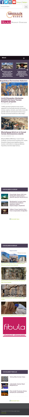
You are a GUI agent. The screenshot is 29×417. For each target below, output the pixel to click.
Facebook (2, 2)
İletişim (24, 2)
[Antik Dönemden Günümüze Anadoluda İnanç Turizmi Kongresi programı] (14, 89)
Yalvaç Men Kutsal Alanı (17, 377)
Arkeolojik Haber (15, 411)
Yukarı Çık (3, 413)
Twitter (6, 2)
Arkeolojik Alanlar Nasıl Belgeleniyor (17, 384)
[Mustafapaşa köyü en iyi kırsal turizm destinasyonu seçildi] (14, 123)
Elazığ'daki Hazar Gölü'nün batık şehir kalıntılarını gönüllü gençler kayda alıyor (19, 196)
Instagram (10, 2)
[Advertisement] (14, 40)
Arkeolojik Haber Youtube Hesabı (14, 2)
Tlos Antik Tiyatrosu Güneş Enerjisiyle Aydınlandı (18, 391)
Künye (19, 2)
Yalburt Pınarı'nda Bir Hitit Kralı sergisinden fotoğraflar (18, 210)
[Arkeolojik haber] (14, 14)
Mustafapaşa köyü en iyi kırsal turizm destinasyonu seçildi (13, 133)
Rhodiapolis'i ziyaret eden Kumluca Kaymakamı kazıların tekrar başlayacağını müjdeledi (18, 203)
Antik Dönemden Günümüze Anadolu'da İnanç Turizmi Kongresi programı (12, 100)
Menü (4, 58)
